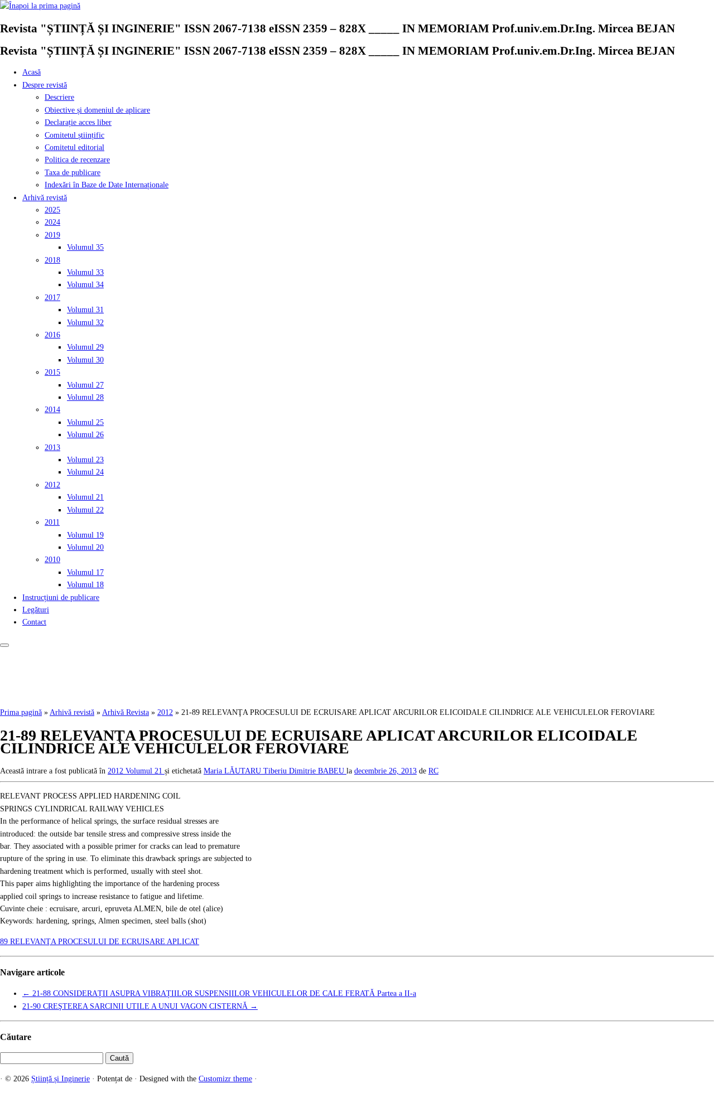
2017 (52, 297)
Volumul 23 (85, 460)
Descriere (59, 97)
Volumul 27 (85, 385)
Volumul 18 (85, 585)
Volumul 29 (85, 347)
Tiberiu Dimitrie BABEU (304, 771)
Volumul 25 (85, 422)
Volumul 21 (85, 497)
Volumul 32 (85, 322)
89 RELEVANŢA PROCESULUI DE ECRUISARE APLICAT (99, 941)
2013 (52, 447)
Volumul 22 (85, 510)
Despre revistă (44, 85)
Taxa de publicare (72, 172)
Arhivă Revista (125, 712)
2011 (52, 522)
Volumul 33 (85, 272)
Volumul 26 (85, 435)
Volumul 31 (85, 310)
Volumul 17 (85, 572)
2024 (52, 222)
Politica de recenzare (77, 160)
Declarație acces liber (78, 122)
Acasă (31, 72)
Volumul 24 (85, 472)
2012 (52, 485)
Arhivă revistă (44, 198)
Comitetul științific (74, 135)
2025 (52, 210)
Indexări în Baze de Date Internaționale (106, 185)
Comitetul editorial (74, 147)
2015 (52, 372)
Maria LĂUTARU (233, 771)
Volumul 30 (85, 360)
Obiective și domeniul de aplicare (97, 110)
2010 (52, 559)
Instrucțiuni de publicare (60, 597)
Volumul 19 (85, 535)
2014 (52, 409)
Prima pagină (21, 712)
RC (433, 771)
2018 (52, 260)
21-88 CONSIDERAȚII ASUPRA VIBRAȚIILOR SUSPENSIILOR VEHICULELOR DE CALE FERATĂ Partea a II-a (219, 993)
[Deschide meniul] (4, 645)
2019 (52, 235)
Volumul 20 (85, 547)
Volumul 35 (85, 247)
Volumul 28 (85, 397)
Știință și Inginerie (60, 1079)
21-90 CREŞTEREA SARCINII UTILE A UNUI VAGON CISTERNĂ (140, 1006)
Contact (34, 622)
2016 (52, 335)
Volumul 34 (85, 284)
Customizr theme (225, 1079)
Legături (35, 610)
